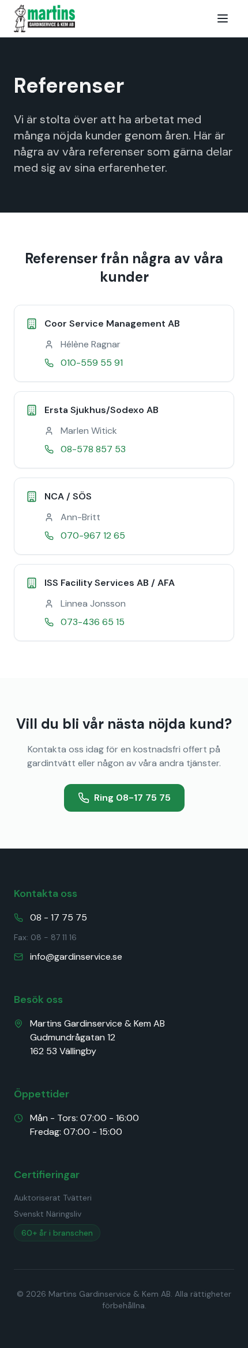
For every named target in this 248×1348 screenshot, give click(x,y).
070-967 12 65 (93, 535)
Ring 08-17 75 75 (132, 798)
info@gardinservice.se (76, 957)
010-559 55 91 (92, 363)
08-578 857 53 (93, 449)
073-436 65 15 (93, 622)
